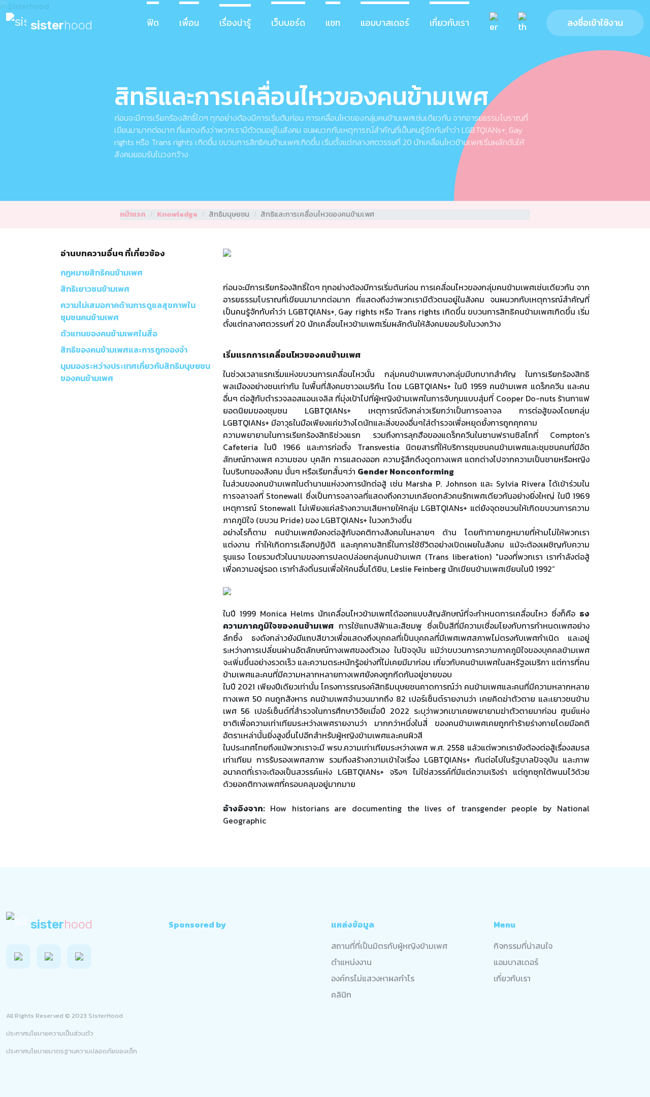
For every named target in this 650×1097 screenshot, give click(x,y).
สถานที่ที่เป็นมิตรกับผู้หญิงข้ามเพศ (389, 946)
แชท (333, 22)
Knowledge (177, 214)
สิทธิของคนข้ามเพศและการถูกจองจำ (123, 350)
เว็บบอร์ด (288, 22)
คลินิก (341, 994)
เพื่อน (189, 22)
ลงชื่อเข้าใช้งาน (595, 22)
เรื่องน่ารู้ (235, 22)
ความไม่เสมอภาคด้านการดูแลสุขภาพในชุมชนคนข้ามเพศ (128, 311)
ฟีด (153, 22)
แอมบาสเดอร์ (385, 22)
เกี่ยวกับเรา (449, 22)
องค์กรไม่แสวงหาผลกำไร (372, 978)
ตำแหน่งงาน (351, 962)
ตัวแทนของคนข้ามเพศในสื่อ (108, 333)
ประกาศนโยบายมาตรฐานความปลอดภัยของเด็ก (71, 1051)
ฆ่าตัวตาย (519, 699)
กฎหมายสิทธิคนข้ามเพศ (101, 272)
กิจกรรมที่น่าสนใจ (523, 946)
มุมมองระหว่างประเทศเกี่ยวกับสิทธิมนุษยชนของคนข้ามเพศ (135, 372)
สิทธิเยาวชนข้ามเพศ (94, 289)
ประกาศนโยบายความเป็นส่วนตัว (49, 1033)
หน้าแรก (133, 214)
